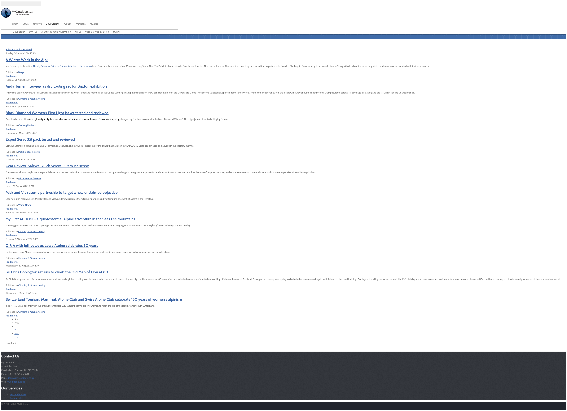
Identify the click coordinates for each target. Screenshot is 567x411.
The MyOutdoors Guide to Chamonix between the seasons (62, 66)
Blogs (21, 72)
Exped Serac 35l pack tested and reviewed (40, 139)
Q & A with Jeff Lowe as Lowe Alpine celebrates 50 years (52, 245)
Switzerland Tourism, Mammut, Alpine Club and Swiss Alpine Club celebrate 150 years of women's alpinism (94, 299)
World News (24, 205)
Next (16, 333)
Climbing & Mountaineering (31, 98)
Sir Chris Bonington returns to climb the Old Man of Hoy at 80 (57, 272)
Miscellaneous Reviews (29, 178)
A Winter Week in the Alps (27, 59)
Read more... (12, 76)
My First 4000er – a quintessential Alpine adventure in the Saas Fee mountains (70, 219)
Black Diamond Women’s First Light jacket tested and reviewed (57, 112)
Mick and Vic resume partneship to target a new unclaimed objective (62, 192)
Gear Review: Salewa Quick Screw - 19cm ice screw (47, 166)
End (16, 337)
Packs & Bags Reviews (29, 151)
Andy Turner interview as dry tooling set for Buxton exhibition (56, 86)
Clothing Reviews (27, 125)
